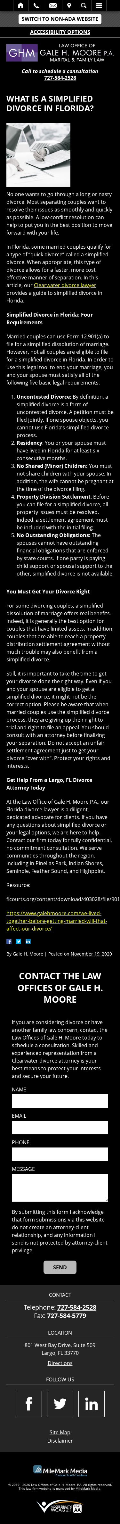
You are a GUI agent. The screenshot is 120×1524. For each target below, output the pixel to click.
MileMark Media (88, 1488)
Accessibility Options (60, 32)
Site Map (60, 1432)
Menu (99, 5)
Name (19, 1089)
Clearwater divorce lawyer (65, 285)
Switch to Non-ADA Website (60, 18)
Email (53, 5)
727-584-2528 (60, 77)
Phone (20, 1142)
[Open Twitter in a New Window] (60, 1404)
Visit (69, 5)
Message (23, 1169)
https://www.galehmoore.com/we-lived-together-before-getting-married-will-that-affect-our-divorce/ (56, 921)
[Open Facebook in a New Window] (29, 1404)
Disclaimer (60, 1440)
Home (20, 5)
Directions (60, 1363)
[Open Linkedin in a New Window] (91, 1404)
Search (83, 5)
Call (36, 5)
